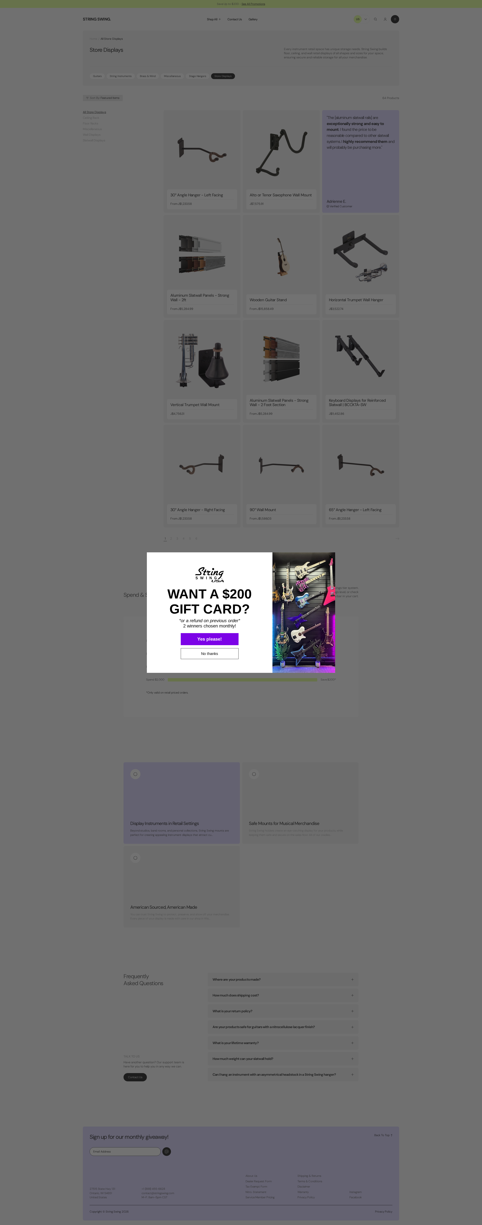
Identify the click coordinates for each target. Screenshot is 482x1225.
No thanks (209, 654)
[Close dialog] (331, 557)
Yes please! (209, 639)
